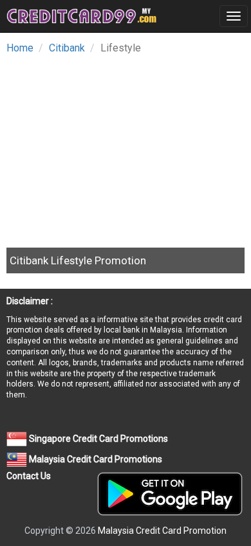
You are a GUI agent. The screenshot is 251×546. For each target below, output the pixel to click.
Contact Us (28, 476)
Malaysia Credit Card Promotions (94, 459)
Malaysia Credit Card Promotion (162, 530)
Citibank (67, 48)
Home (19, 48)
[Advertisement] (114, 147)
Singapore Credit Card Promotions (97, 438)
